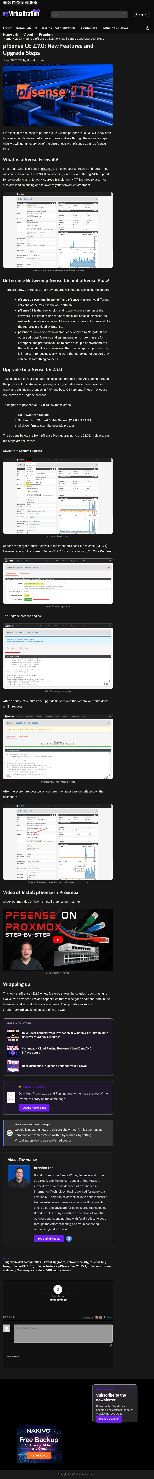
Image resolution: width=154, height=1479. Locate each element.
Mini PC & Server (115, 28)
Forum (7, 28)
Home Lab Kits (26, 28)
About (28, 34)
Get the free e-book (34, 1107)
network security (77, 1262)
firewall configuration (27, 1262)
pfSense (47, 169)
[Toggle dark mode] (147, 28)
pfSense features (46, 1266)
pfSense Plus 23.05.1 (72, 1266)
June (28, 38)
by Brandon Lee (33, 60)
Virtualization (65, 28)
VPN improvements (58, 1270)
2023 (18, 38)
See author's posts (49, 1238)
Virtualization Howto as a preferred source (43, 1140)
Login (109, 1317)
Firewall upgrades (54, 1262)
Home (7, 38)
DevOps (46, 28)
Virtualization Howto (86, 1474)
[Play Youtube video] (58, 940)
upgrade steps (97, 138)
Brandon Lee (43, 1168)
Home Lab (10, 34)
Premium (46, 34)
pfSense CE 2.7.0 (22, 1266)
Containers (89, 28)
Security (8, 1258)
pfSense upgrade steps (30, 1270)
